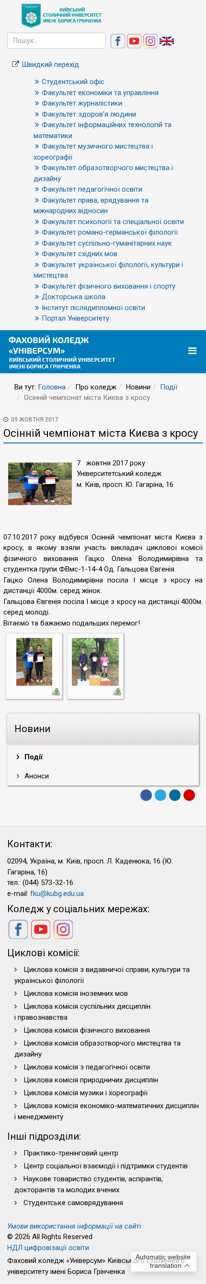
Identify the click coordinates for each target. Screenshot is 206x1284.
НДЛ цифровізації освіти (48, 1247)
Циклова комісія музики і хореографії (85, 1093)
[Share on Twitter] (160, 795)
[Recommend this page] (189, 795)
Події (168, 387)
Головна (52, 387)
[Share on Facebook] (146, 795)
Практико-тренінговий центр (70, 1153)
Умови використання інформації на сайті (74, 1226)
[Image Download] (55, 691)
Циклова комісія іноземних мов (75, 993)
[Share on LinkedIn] (175, 795)
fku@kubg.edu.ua (57, 893)
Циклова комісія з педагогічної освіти (86, 1067)
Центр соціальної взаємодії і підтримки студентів (105, 1166)
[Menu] (193, 351)
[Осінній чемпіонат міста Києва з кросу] (34, 661)
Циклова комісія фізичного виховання (86, 1030)
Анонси (36, 776)
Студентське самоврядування (73, 1202)
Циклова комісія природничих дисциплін (90, 1080)
